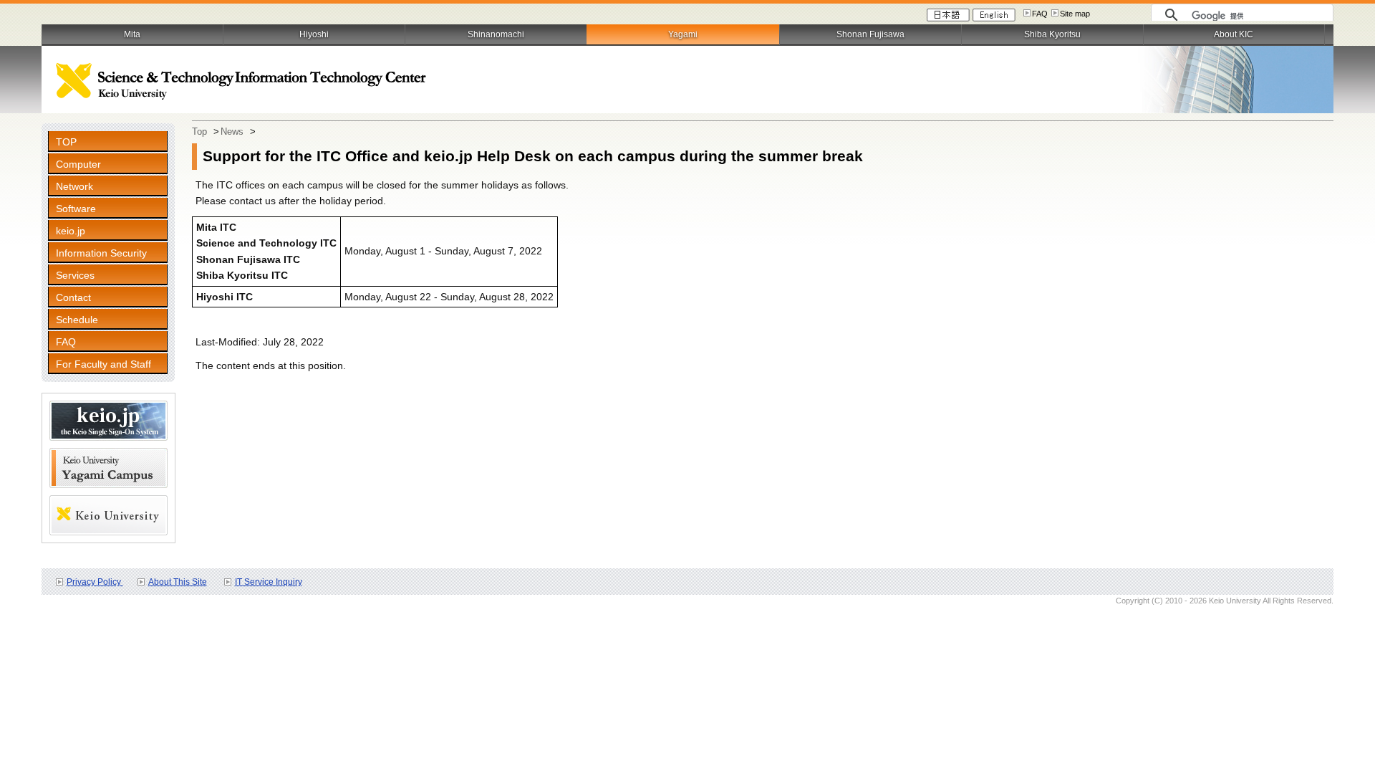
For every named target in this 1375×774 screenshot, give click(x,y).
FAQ (1040, 13)
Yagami (683, 34)
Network (74, 186)
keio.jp (70, 230)
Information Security (101, 253)
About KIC (1233, 34)
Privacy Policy (95, 582)
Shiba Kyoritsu (1052, 34)
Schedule (77, 319)
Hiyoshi (314, 34)
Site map (1075, 13)
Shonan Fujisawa (870, 34)
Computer (78, 164)
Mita (132, 34)
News (232, 131)
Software (76, 208)
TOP (66, 142)
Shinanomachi (496, 34)
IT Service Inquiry (268, 582)
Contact (73, 297)
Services (75, 275)
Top (199, 131)
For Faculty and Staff (103, 364)
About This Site (177, 582)
